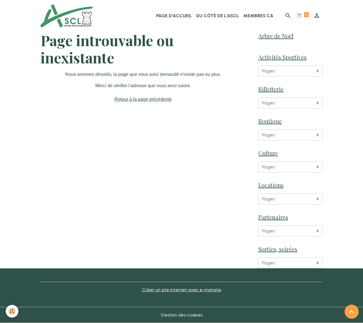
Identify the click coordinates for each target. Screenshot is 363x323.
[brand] (68, 16)
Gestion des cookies (181, 315)
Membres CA (258, 15)
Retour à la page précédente (143, 99)
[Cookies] (12, 311)
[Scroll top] (352, 312)
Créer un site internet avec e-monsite (181, 289)
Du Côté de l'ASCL (217, 15)
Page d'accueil (174, 15)
